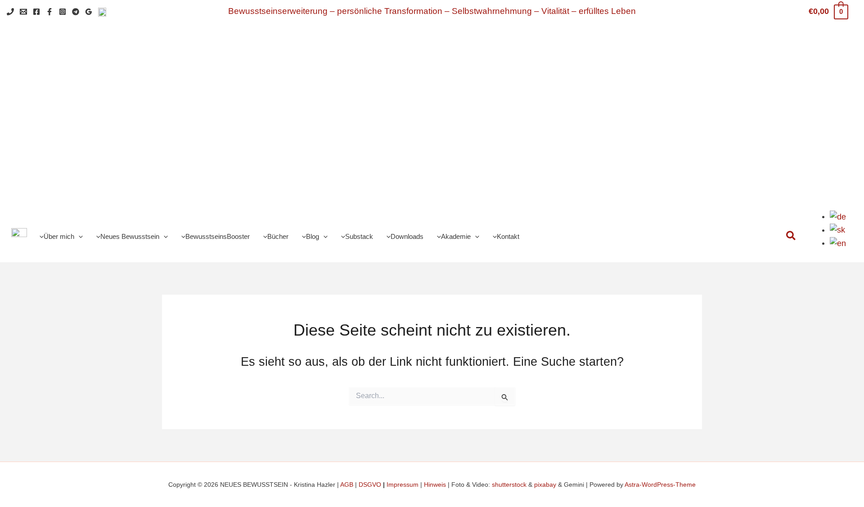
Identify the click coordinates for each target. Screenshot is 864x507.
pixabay (545, 484)
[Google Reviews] (88, 11)
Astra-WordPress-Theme (660, 484)
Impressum (402, 484)
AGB (346, 484)
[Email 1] (23, 11)
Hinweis (435, 484)
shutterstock (509, 484)
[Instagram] (62, 11)
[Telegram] (75, 11)
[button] (78, 237)
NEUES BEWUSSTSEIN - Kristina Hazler (469, 104)
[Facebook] (36, 11)
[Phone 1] (10, 11)
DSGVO (370, 484)
